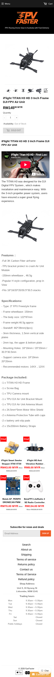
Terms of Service (26, 574)
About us (26, 549)
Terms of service (26, 559)
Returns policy (26, 564)
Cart (50, 4)
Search (26, 544)
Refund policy (26, 579)
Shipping (26, 554)
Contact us (26, 569)
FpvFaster (29, 668)
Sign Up (45, 533)
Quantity (7, 113)
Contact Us (42, 674)
